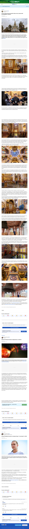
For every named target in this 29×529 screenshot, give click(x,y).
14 (3, 492)
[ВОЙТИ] (27, 4)
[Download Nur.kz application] (14, 1)
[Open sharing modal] (18, 426)
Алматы (3, 310)
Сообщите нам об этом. (12, 408)
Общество (3, 9)
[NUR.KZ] (14, 4)
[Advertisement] (14, 44)
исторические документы (15, 302)
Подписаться (24, 404)
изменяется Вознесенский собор (10, 304)
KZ (25, 4)
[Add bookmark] (25, 425)
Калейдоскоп (3, 335)
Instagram (24, 331)
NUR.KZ (4, 38)
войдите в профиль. (22, 419)
